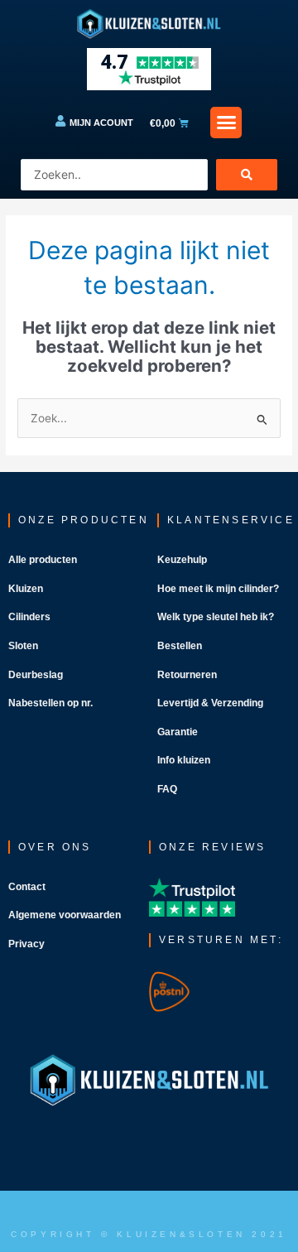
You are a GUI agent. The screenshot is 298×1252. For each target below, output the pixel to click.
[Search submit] (246, 174)
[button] (226, 122)
